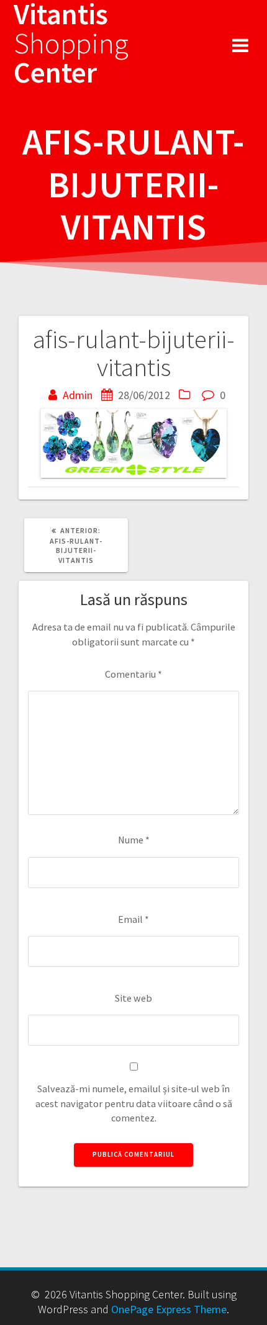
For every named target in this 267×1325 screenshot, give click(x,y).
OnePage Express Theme (169, 1309)
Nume (134, 839)
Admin (78, 395)
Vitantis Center (71, 43)
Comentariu (133, 674)
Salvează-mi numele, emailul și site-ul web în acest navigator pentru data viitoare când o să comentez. (133, 1103)
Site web (133, 998)
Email (133, 919)
